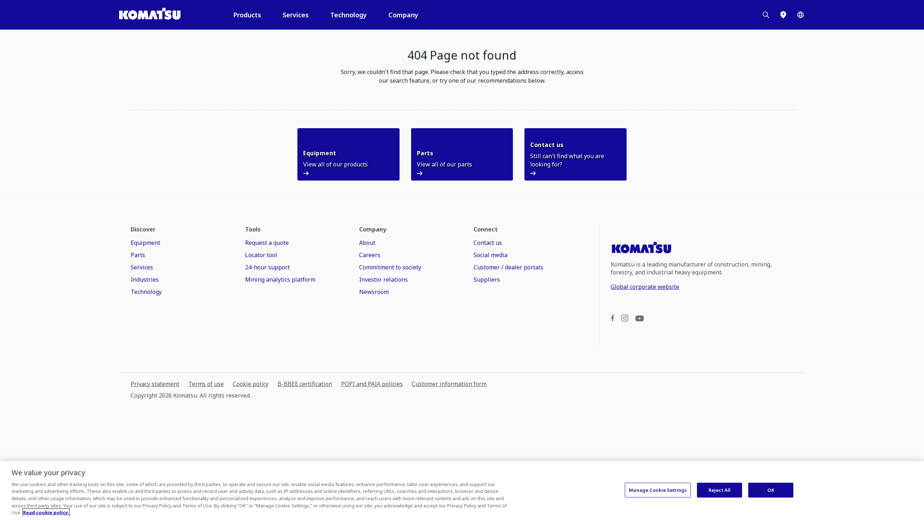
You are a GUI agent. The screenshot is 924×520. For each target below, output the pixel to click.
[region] (462, 490)
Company (403, 14)
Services (296, 14)
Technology (348, 14)
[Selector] (800, 14)
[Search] (766, 14)
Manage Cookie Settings (658, 489)
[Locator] (783, 14)
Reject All (720, 489)
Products (247, 14)
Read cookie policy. (46, 512)
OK (770, 489)
